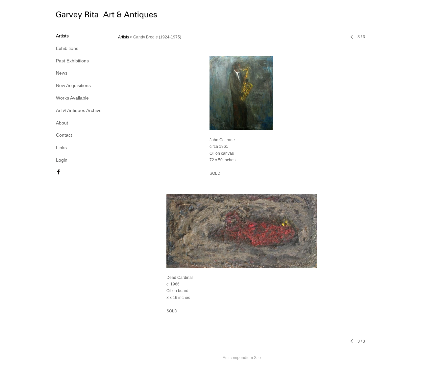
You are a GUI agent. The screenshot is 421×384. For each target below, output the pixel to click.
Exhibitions (67, 48)
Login (61, 160)
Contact (64, 135)
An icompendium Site (242, 357)
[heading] (72, 16)
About (62, 122)
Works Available (72, 98)
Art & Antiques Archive (79, 110)
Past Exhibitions (72, 60)
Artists (62, 35)
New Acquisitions (73, 85)
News (61, 73)
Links (61, 147)
